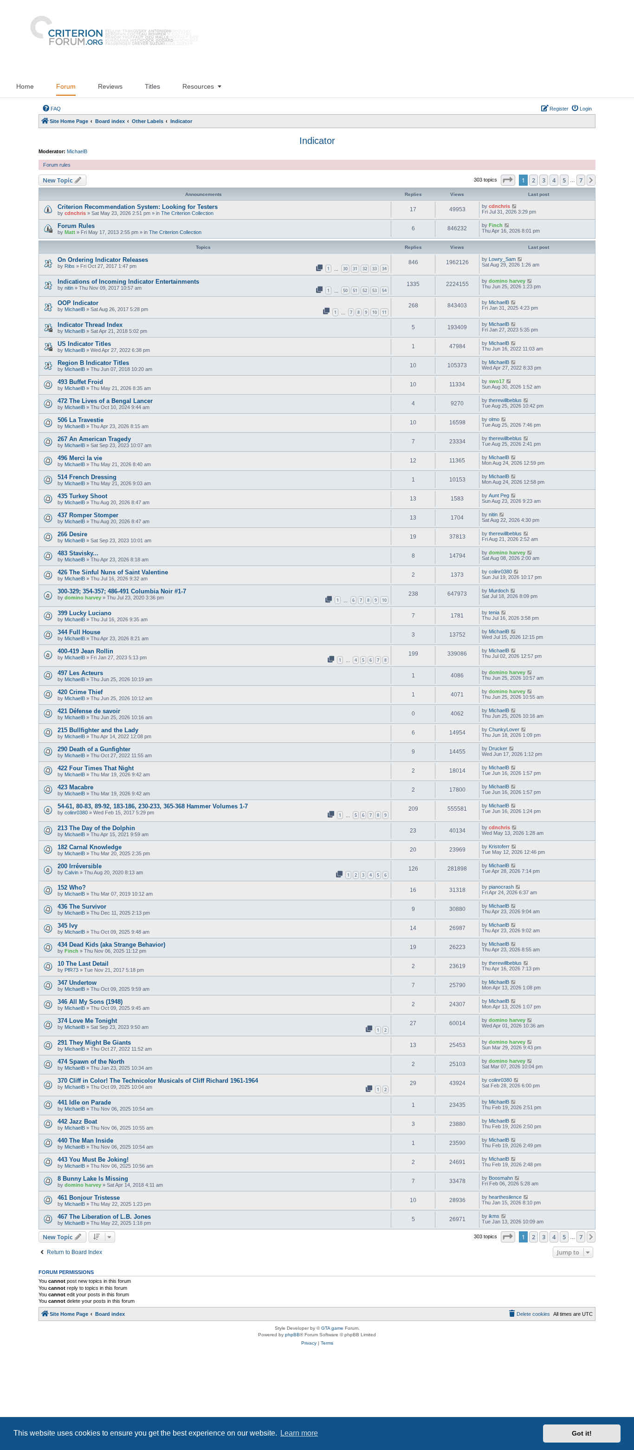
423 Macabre (75, 787)
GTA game (332, 1328)
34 (384, 269)
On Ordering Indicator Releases (103, 259)
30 (345, 269)
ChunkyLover (504, 729)
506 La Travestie (81, 419)
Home (25, 86)
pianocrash (501, 887)
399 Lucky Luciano (84, 613)
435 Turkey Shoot (82, 496)
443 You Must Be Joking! (93, 1159)
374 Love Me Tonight (87, 1020)
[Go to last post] (514, 206)
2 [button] (533, 180)
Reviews (110, 86)
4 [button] (554, 180)
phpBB (292, 1334)
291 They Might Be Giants (94, 1042)
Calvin (71, 872)
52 (364, 290)
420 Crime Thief (80, 692)
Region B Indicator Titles (93, 362)
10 (374, 312)
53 (374, 290)
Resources (198, 86)
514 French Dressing (87, 477)
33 (374, 269)
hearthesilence (505, 1197)
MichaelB (77, 151)
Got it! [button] (582, 1433)
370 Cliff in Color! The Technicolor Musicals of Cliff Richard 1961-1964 (158, 1080)
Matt (70, 232)
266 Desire (72, 534)
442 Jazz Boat (77, 1121)
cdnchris (75, 213)
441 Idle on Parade (84, 1102)
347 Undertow (77, 982)
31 (355, 269)
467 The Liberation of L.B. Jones (104, 1216)
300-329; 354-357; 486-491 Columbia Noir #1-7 (122, 591)
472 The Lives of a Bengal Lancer (105, 400)
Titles (152, 86)
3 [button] (543, 180)
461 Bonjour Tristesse (89, 1197)
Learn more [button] (299, 1433)
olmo (494, 419)
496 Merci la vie (80, 458)
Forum (66, 86)
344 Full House (79, 632)
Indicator (317, 141)
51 (355, 290)
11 (384, 312)
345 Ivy (68, 925)
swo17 (497, 381)
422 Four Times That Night (96, 768)
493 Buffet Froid (80, 381)
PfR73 (71, 970)
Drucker (498, 748)
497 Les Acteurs (80, 673)
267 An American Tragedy (94, 439)
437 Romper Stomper (88, 515)
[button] (508, 180)
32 (364, 269)
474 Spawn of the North (91, 1061)
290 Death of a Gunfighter (94, 749)
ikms (494, 1216)
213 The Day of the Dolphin (96, 828)
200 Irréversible (80, 866)
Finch (496, 225)
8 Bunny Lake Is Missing (93, 1178)
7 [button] (580, 180)
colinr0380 (500, 571)
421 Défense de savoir (89, 711)
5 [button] (564, 180)
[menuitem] (51, 108)
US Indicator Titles (84, 343)
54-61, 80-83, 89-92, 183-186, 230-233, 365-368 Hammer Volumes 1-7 (153, 806)
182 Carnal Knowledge (90, 847)
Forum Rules (76, 225)
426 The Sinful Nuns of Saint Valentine (113, 572)
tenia (494, 612)
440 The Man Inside (85, 1140)
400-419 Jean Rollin (85, 651)
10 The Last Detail (83, 963)
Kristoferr (499, 846)
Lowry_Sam (502, 259)
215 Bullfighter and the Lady (98, 730)
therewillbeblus (505, 400)
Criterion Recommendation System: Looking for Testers (138, 206)
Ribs (70, 266)
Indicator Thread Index (90, 324)
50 (345, 290)
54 (384, 290)
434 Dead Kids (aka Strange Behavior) (111, 944)
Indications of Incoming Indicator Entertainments (128, 281)
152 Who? (72, 887)
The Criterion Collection (187, 213)
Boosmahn (501, 1178)
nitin (69, 288)
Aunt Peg (499, 495)
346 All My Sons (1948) (90, 1001)
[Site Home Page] (110, 37)
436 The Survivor (82, 906)
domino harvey (507, 281)
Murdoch (499, 590)
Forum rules (57, 165)
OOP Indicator (78, 302)
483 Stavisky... (78, 553)
